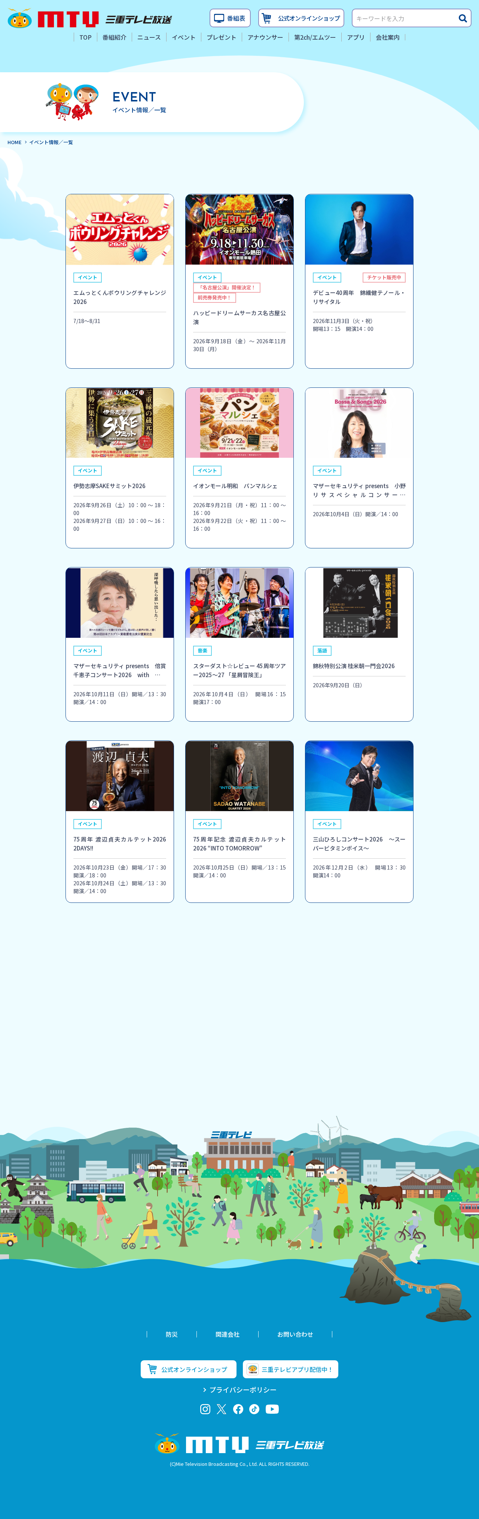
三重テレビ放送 (89, 17)
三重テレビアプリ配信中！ (297, 1369)
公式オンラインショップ (309, 17)
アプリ (356, 37)
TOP (85, 37)
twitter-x (222, 1409)
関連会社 (228, 1334)
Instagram (205, 1409)
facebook (238, 1409)
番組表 (236, 17)
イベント (184, 37)
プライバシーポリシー (243, 1389)
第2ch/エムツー (315, 37)
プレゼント (222, 37)
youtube (272, 1409)
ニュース (149, 37)
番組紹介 (114, 37)
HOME (14, 142)
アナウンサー (265, 37)
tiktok (254, 1409)
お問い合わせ (295, 1334)
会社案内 (388, 37)
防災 (172, 1334)
